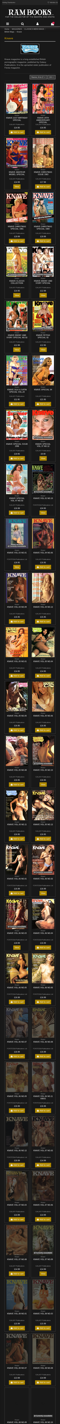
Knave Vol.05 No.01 (17, 661)
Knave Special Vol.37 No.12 (43, 445)
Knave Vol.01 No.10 (43, 498)
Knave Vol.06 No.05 (17, 988)
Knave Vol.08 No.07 (17, 1368)
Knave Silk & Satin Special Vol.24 (17, 391)
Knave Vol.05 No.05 (17, 716)
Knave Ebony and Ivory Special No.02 (17, 336)
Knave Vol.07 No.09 (43, 1259)
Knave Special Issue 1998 (17, 445)
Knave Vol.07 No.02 (43, 1150)
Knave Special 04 (43, 390)
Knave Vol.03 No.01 (17, 553)
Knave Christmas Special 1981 (17, 227)
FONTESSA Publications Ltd (43, 505)
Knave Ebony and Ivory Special (43, 282)
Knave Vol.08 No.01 (17, 1314)
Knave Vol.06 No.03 (17, 933)
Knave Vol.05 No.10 (43, 770)
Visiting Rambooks (8, 2)
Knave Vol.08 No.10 (43, 1422)
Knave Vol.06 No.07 (17, 1042)
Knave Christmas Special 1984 (43, 227)
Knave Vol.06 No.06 (43, 988)
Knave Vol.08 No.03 (43, 1314)
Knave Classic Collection (17, 282)
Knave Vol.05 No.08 (17, 770)
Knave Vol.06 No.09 (17, 1096)
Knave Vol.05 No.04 (43, 661)
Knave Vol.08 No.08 (43, 1368)
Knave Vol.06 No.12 (17, 1150)
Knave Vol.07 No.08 (17, 1259)
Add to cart (18, 132)
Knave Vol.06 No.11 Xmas (43, 1097)
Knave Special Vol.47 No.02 (17, 499)
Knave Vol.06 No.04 (43, 933)
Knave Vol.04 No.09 (17, 607)
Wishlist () (54, 2)
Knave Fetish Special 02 (43, 336)
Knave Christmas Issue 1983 (43, 173)
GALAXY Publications (16, 124)
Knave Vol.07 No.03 (17, 1205)
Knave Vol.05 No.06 (43, 716)
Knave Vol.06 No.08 (43, 1042)
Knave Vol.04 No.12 (43, 607)
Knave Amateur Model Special (17, 173)
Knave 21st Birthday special (17, 119)
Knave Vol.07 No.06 (43, 1205)
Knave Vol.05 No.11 (17, 824)
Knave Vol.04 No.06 (43, 553)
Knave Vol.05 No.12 (43, 824)
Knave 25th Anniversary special (43, 120)
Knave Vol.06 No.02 (43, 879)
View (17, 186)
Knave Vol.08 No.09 (17, 1422)
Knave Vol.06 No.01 (17, 879)
